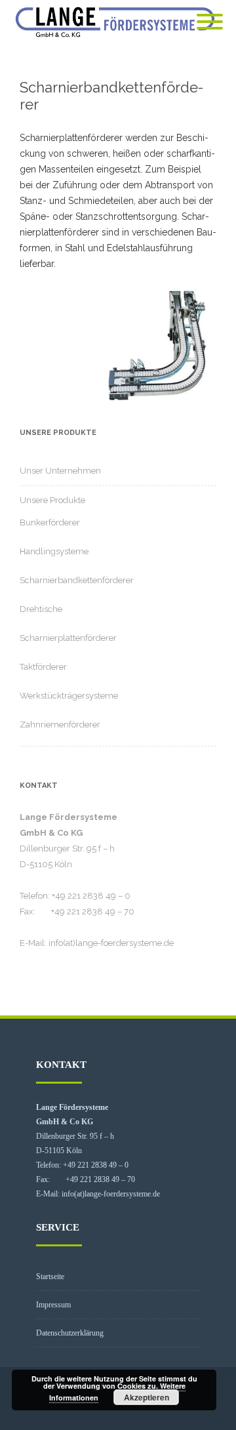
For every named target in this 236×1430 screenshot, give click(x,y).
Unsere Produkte (52, 500)
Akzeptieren (146, 1397)
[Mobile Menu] (210, 22)
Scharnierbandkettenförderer (77, 580)
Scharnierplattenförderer (68, 638)
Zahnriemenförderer (60, 724)
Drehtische (41, 609)
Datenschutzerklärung (70, 1333)
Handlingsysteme (54, 551)
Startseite (50, 1276)
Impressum (53, 1304)
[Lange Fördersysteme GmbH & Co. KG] (118, 22)
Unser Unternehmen (60, 471)
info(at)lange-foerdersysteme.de (111, 943)
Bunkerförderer (50, 522)
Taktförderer (43, 667)
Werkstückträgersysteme (69, 696)
